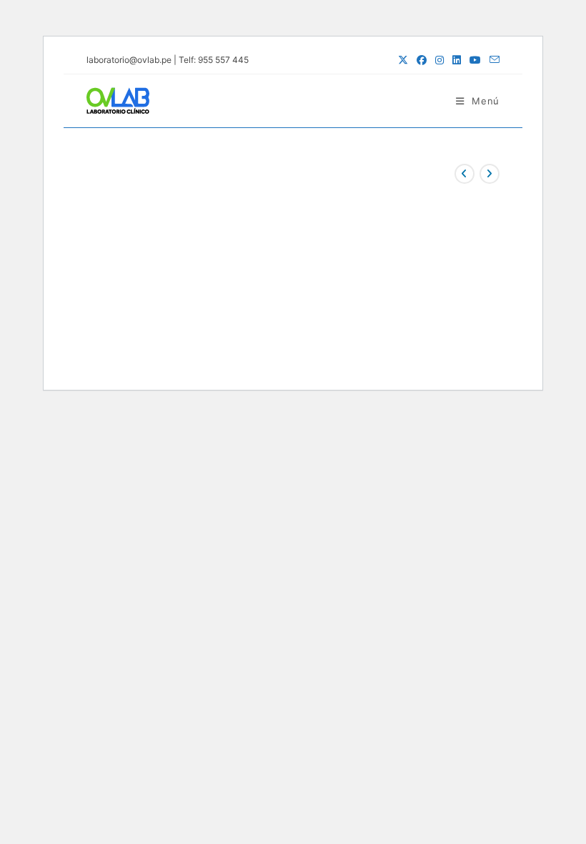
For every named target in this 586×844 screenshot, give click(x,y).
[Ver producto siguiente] (490, 174)
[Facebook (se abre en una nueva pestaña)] (421, 60)
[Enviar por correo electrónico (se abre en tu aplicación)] (492, 60)
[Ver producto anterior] (465, 174)
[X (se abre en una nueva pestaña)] (403, 60)
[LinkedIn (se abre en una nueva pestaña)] (456, 60)
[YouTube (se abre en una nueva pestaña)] (475, 60)
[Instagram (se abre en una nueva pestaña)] (439, 60)
